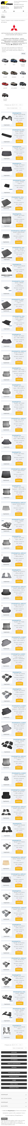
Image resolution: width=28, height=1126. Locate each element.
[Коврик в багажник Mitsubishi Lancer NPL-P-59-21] (6, 390)
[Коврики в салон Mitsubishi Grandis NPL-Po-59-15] (6, 980)
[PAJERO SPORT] (5, 95)
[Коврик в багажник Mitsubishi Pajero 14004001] (6, 322)
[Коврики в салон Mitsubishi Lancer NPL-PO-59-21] (6, 896)
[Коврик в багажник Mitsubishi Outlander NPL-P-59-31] (6, 356)
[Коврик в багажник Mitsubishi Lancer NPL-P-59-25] (6, 541)
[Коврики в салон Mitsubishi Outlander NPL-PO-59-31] (6, 946)
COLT (14, 64)
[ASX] (5, 60)
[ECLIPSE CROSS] (22, 60)
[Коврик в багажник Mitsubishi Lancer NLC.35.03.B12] (6, 711)
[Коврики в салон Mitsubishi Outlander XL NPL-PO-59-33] (6, 963)
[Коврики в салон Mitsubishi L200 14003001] (7, 997)
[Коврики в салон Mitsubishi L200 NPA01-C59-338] (6, 118)
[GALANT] (5, 72)
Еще (24, 53)
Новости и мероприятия (14, 1063)
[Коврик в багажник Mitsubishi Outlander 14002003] (6, 287)
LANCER (5, 88)
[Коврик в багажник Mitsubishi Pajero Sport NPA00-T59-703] (6, 880)
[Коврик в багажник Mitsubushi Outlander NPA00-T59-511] (6, 592)
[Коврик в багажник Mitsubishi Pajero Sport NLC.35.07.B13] (6, 795)
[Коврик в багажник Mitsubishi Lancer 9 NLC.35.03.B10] (6, 642)
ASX (5, 64)
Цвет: (17, 120)
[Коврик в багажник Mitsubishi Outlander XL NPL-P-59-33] (6, 609)
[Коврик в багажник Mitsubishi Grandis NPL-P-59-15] (6, 457)
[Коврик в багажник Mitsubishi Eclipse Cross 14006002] (6, 202)
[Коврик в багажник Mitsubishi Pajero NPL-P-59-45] (6, 491)
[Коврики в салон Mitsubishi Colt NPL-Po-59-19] (6, 694)
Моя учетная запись (6, 1098)
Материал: (16, 118)
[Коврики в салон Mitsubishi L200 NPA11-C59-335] (6, 1031)
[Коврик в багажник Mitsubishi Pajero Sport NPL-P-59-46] (6, 558)
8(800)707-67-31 (18, 8)
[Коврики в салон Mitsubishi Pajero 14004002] (6, 1014)
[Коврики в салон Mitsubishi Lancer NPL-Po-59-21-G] (6, 575)
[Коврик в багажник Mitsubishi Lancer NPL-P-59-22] (6, 373)
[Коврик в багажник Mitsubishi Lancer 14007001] (6, 253)
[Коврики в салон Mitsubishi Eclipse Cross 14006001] (6, 525)
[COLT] (13, 60)
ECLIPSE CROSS (23, 65)
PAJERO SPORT (5, 100)
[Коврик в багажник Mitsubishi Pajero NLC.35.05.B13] (6, 728)
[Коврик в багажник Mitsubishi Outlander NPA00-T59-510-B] (6, 863)
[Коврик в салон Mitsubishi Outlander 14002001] (6, 135)
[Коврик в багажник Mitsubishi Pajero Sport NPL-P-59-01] (6, 762)
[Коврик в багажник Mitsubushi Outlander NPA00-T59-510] (6, 474)
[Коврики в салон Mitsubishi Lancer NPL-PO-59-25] (6, 846)
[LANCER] (5, 84)
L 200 (23, 77)
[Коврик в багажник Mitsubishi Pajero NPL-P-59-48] (6, 626)
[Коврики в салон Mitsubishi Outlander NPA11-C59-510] (6, 913)
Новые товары (14, 1084)
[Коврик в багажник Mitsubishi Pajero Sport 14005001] (6, 305)
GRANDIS (14, 77)
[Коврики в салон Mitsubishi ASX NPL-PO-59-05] (6, 829)
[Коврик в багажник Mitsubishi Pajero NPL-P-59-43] (6, 340)
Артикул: (16, 114)
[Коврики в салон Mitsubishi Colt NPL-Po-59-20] (6, 678)
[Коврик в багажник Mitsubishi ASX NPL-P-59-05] (6, 219)
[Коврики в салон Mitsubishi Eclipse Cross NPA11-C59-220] (6, 812)
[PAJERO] (22, 84)
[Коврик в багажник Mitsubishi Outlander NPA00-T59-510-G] (6, 508)
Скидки (14, 1080)
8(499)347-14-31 (5, 8)
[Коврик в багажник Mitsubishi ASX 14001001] (7, 186)
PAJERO (23, 88)
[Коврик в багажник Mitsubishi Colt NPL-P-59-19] (6, 169)
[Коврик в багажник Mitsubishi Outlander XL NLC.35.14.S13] (6, 660)
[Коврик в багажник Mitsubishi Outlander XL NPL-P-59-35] (6, 424)
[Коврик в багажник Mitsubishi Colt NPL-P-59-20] (6, 152)
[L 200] (22, 72)
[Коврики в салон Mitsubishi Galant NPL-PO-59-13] (6, 930)
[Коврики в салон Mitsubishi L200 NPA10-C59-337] (6, 270)
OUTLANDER (14, 88)
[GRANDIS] (13, 72)
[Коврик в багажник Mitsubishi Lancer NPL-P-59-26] (6, 407)
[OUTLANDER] (13, 84)
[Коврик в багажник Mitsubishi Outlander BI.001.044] (6, 778)
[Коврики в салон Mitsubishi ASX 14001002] (7, 745)
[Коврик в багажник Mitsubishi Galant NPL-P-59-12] (6, 440)
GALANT (5, 77)
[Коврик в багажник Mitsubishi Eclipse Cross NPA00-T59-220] (6, 236)
